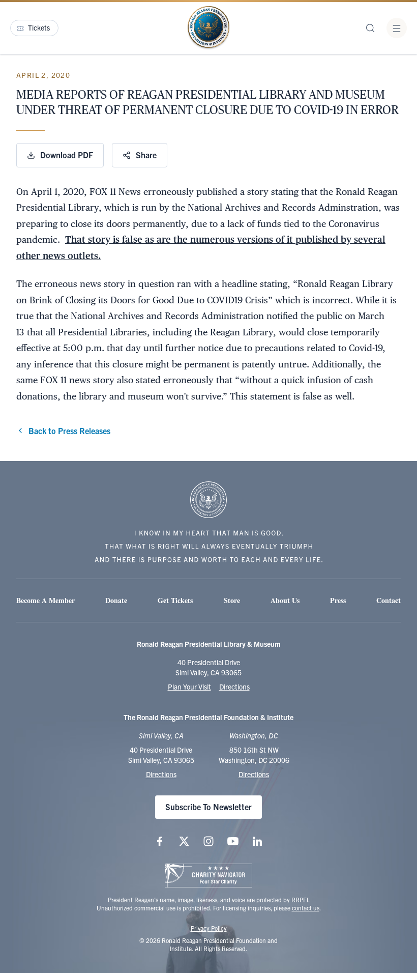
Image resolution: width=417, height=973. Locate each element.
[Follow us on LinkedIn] (257, 841)
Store (232, 600)
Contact (388, 600)
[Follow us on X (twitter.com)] (184, 841)
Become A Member (45, 600)
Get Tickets (175, 600)
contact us (305, 907)
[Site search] (370, 28)
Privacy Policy (209, 928)
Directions (234, 686)
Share (146, 155)
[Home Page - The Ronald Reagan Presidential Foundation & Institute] (208, 28)
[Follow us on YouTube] (233, 841)
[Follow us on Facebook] (160, 841)
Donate (116, 600)
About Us (285, 600)
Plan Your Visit (189, 686)
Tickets (39, 27)
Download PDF (66, 155)
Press (338, 600)
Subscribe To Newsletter (208, 807)
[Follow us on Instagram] (208, 841)
